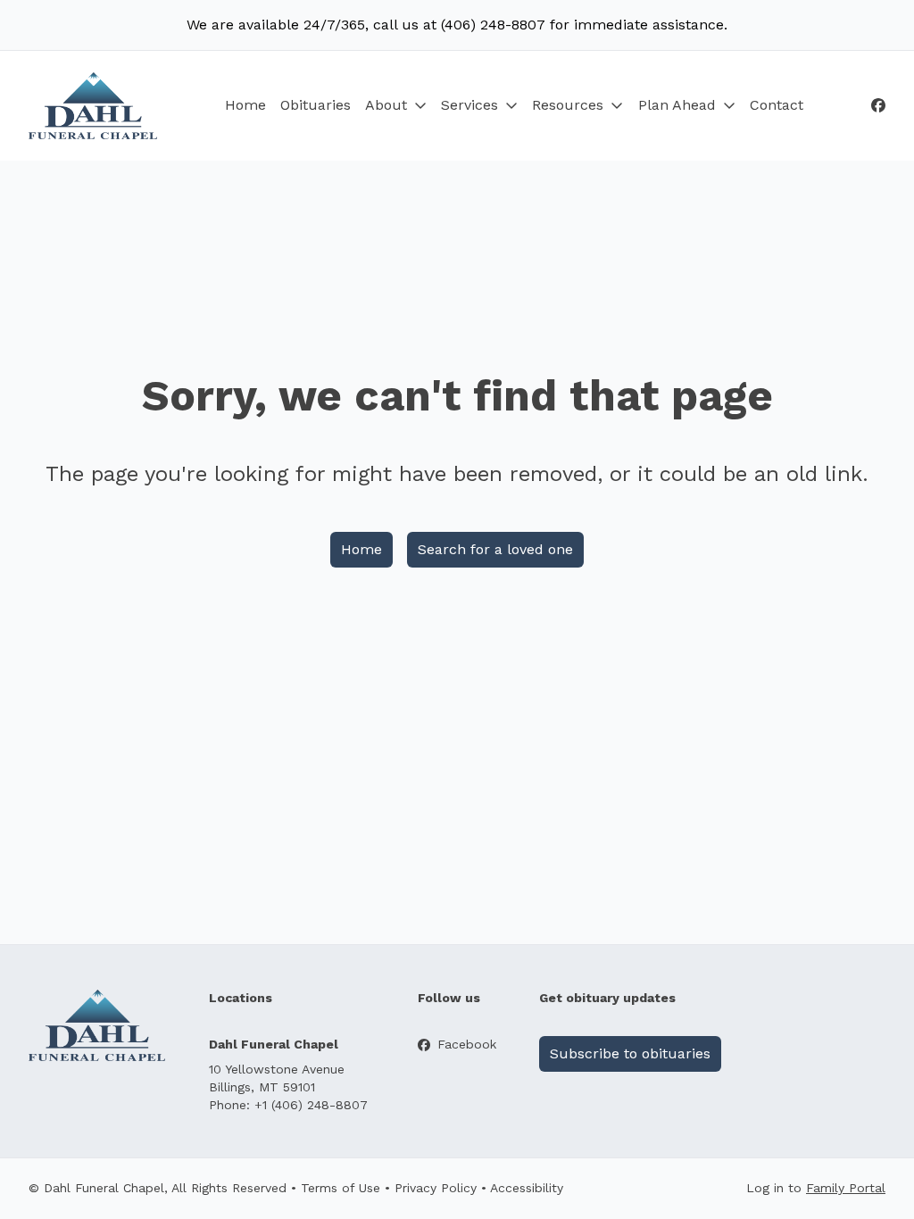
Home (245, 104)
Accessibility (526, 1188)
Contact (776, 104)
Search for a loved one (495, 549)
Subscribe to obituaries (630, 1053)
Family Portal (845, 1188)
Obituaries (315, 104)
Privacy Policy (436, 1188)
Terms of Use (340, 1188)
